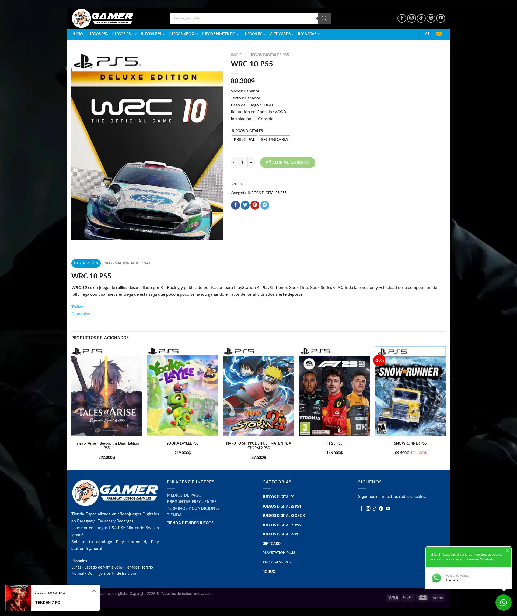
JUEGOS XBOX (181, 34)
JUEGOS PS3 (97, 34)
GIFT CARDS (280, 34)
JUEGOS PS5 (151, 34)
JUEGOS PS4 (122, 34)
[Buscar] (324, 18)
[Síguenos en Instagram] (411, 18)
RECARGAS (307, 34)
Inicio (77, 34)
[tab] (86, 263)
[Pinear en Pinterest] (254, 205)
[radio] (244, 140)
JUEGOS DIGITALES (247, 131)
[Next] (445, 408)
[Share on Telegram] (264, 205)
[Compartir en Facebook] (235, 205)
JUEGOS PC (253, 34)
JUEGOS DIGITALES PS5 (268, 55)
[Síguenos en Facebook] (401, 18)
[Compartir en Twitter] (245, 205)
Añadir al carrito (288, 162)
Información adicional (127, 263)
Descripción (86, 263)
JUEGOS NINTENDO (218, 34)
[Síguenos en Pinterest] (431, 18)
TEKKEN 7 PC (47, 602)
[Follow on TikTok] (421, 18)
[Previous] (72, 408)
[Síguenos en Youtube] (440, 18)
